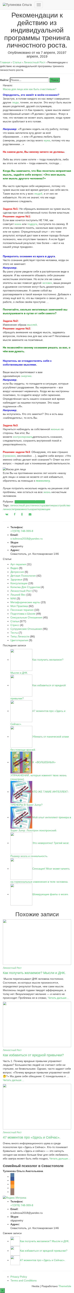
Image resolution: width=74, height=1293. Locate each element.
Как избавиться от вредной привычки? (33, 1055)
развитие (48, 505)
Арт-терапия (18, 564)
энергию (26, 375)
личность (36, 505)
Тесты (14, 632)
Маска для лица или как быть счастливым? (29, 89)
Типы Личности (19, 636)
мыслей (32, 324)
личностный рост (20, 505)
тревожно (10, 455)
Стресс (14, 625)
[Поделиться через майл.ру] (30, 514)
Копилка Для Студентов (25, 587)
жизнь (47, 492)
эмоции (45, 509)
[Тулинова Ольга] (17, 4)
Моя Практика (19, 606)
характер (35, 509)
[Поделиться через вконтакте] (7, 514)
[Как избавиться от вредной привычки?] (37, 1024)
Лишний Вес (18, 594)
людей (38, 193)
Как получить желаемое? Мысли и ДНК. (34, 973)
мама (17, 224)
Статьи (40, 502)
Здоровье (16, 579)
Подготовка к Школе (22, 613)
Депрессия (17, 571)
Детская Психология (23, 575)
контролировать (23, 436)
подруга (32, 224)
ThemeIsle (64, 1286)
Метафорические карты (25, 602)
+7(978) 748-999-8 (21, 531)
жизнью (55, 429)
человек (47, 282)
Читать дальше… (58, 997)
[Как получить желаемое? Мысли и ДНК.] (37, 941)
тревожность (22, 509)
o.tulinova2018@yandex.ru (26, 538)
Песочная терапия (22, 609)
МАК (13, 598)
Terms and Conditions (23, 1280)
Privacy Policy (18, 1276)
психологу (43, 480)
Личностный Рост (25, 502)
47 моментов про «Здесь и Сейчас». (31, 1137)
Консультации (19, 583)
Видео (14, 568)
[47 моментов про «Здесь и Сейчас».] (37, 1106)
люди (15, 102)
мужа (47, 140)
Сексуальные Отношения (26, 617)
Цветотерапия (19, 640)
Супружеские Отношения (26, 628)
